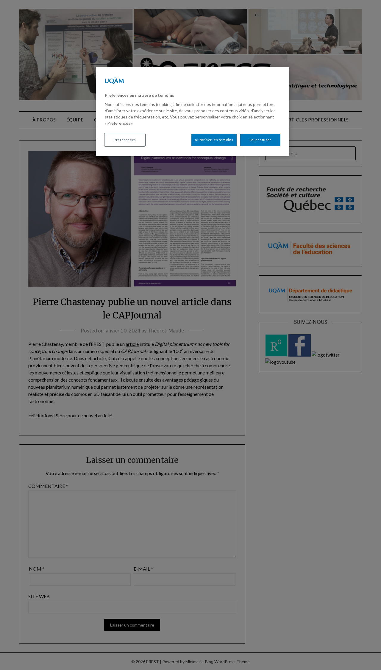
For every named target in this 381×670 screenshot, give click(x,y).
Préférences (125, 140)
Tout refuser (260, 140)
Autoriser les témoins (214, 140)
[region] (192, 111)
